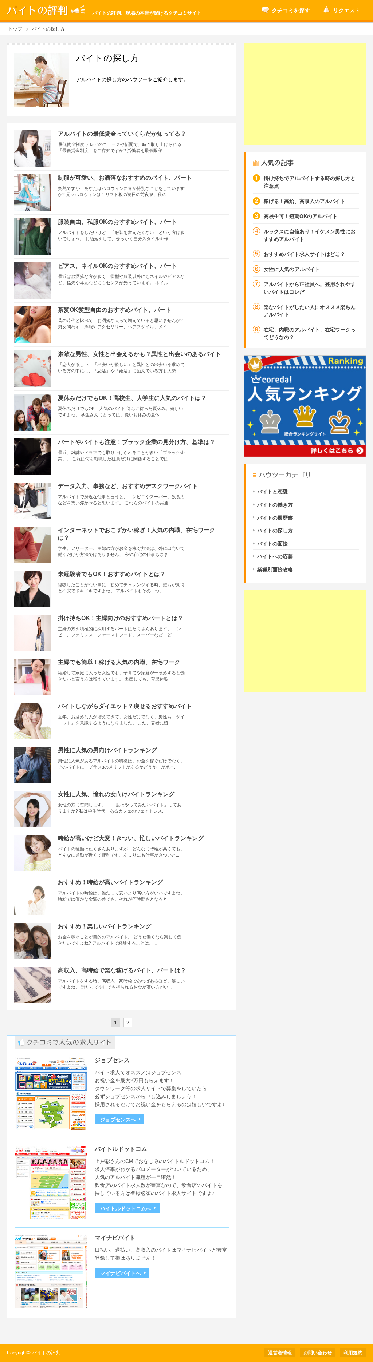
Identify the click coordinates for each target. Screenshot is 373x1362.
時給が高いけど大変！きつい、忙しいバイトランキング (131, 838)
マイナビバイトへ (120, 1273)
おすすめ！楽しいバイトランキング (104, 926)
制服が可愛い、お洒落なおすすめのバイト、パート (125, 178)
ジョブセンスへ (118, 1120)
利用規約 (352, 1352)
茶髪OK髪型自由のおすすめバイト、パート (115, 310)
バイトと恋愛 (272, 492)
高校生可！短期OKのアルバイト (301, 216)
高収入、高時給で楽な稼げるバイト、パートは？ (122, 970)
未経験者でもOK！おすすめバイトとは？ (112, 574)
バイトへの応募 (275, 556)
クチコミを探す (291, 10)
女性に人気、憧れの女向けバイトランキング (116, 794)
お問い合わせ (317, 1352)
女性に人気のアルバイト (292, 269)
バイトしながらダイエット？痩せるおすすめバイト (125, 706)
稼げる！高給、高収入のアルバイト (304, 201)
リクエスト (346, 10)
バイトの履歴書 (275, 518)
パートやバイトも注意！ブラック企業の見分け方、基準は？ (136, 442)
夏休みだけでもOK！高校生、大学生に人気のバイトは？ (132, 398)
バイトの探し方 (275, 530)
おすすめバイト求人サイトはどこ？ (304, 254)
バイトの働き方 (275, 505)
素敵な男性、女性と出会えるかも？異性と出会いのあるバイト (139, 354)
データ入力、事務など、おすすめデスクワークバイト (128, 486)
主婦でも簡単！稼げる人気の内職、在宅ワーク (119, 662)
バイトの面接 (272, 544)
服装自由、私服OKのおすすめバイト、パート (117, 222)
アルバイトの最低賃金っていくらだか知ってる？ (122, 134)
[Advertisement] (305, 94)
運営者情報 (280, 1352)
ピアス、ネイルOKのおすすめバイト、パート (117, 266)
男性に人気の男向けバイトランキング (107, 750)
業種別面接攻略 (275, 569)
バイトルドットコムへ (125, 1208)
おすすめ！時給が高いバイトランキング (110, 882)
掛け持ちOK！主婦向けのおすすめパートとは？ (120, 618)
